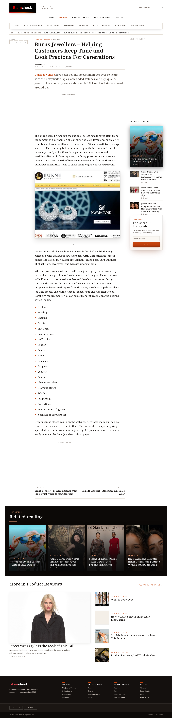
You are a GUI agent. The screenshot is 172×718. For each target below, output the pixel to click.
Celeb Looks (52, 26)
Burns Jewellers (45, 74)
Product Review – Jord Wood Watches (133, 655)
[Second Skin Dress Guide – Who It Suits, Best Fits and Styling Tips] (105, 548)
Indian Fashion (102, 18)
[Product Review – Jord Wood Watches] (102, 655)
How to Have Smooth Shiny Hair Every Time (130, 618)
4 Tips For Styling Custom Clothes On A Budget (25, 563)
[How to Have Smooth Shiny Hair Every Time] (102, 617)
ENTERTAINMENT (81, 18)
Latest (16, 26)
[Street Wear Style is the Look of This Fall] (49, 617)
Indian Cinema (119, 694)
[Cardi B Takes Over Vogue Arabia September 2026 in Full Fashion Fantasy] (66, 548)
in (11, 42)
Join (146, 244)
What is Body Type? (123, 599)
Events (91, 691)
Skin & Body (121, 26)
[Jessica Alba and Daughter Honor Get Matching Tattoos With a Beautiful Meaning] (144, 548)
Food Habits (145, 691)
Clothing (84, 26)
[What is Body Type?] (102, 599)
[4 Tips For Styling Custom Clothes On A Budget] (27, 548)
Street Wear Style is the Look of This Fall (42, 646)
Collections (137, 26)
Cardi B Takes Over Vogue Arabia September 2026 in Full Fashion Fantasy (64, 561)
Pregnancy (144, 697)
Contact (30, 707)
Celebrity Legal (94, 694)
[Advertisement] (80, 112)
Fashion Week (119, 697)
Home (51, 18)
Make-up (106, 26)
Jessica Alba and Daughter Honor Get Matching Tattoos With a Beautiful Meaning (144, 561)
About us (16, 707)
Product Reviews (32, 33)
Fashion (63, 18)
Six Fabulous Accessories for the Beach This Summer (134, 637)
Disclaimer (159, 714)
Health (119, 18)
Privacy (150, 714)
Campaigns (69, 26)
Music (90, 697)
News (19, 33)
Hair (95, 26)
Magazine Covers (33, 26)
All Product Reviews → (151, 585)
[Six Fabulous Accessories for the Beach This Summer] (102, 636)
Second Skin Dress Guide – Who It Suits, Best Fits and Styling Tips (103, 561)
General (143, 688)
